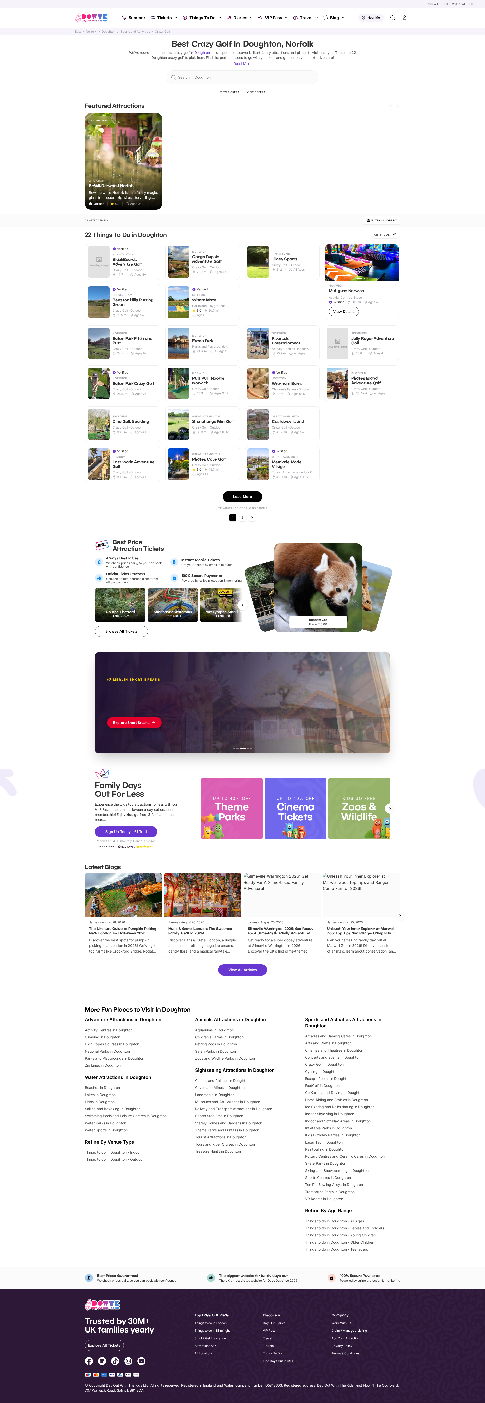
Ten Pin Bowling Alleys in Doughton (334, 1184)
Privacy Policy (342, 1346)
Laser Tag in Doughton (324, 1142)
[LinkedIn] (102, 1362)
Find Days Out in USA (278, 1361)
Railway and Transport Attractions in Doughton (233, 1109)
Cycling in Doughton (321, 1071)
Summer (137, 17)
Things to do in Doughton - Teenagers (336, 1249)
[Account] (404, 17)
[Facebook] (89, 1362)
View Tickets (229, 92)
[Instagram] (128, 1362)
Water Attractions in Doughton (118, 1077)
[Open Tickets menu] (176, 17)
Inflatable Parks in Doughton (328, 1128)
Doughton (108, 31)
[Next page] (252, 517)
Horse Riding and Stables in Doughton (336, 1100)
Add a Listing (438, 3)
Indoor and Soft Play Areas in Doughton (338, 1121)
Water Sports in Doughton (106, 1130)
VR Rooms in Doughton (324, 1199)
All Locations (204, 1353)
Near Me (374, 17)
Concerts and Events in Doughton (332, 1057)
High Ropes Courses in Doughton (112, 1044)
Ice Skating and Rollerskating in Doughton (339, 1107)
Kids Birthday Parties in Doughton (332, 1135)
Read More (242, 63)
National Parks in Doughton (107, 1051)
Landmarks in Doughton (214, 1094)
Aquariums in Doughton (214, 1030)
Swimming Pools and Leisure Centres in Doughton (126, 1116)
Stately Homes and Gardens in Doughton (228, 1123)
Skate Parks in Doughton (325, 1163)
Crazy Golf (162, 31)
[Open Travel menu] (317, 17)
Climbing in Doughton (102, 1037)
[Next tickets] (242, 605)
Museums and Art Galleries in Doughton (227, 1102)
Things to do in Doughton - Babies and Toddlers (344, 1228)
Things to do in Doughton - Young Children (340, 1235)
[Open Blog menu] (343, 17)
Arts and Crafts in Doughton (328, 1043)
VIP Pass (273, 17)
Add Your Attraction (345, 1338)
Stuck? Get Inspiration (210, 1338)
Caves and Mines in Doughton (220, 1087)
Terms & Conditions (345, 1353)
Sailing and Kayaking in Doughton (112, 1109)
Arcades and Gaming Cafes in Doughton (338, 1036)
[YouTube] (141, 1362)
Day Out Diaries (274, 1323)
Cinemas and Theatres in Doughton (334, 1050)
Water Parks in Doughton (105, 1123)
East (78, 31)
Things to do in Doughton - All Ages (334, 1221)
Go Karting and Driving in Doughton (334, 1092)
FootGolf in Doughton (322, 1085)
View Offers (256, 92)
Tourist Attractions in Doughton (220, 1137)
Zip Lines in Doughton (103, 1065)
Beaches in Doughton (102, 1087)
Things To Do (202, 17)
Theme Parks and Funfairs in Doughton (227, 1130)
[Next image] (393, 262)
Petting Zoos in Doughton (216, 1044)
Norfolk (91, 31)
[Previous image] (331, 262)
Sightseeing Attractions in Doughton (235, 1070)
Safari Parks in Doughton (215, 1051)
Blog (334, 17)
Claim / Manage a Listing (349, 1331)
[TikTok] (115, 1362)
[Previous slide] (390, 105)
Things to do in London (211, 1323)
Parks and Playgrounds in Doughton (114, 1058)
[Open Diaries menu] (251, 17)
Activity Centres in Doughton (108, 1030)
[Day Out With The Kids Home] (91, 17)
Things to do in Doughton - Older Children (339, 1242)
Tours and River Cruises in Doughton (225, 1144)
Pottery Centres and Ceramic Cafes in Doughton (345, 1156)
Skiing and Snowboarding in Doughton (337, 1170)
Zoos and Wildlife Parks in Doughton (225, 1058)
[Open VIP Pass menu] (286, 17)
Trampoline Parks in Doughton (330, 1192)
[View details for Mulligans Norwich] (362, 282)
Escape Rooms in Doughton (327, 1078)
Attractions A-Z (205, 1346)
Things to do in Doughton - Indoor (113, 1152)
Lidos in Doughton (100, 1102)
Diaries (240, 17)
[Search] (392, 17)
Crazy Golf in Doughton (324, 1064)
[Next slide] (397, 105)
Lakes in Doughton (100, 1094)
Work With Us (462, 3)
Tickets (164, 17)
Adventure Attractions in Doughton (123, 1019)
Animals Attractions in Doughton (230, 1019)
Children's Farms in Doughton (219, 1037)
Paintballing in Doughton (325, 1149)
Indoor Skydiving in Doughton (329, 1114)
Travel (306, 17)
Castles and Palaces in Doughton (222, 1080)
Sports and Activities (135, 31)
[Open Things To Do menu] (220, 17)
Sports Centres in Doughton (328, 1177)
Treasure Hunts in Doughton (218, 1151)
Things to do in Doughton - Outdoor (114, 1159)
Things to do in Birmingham (214, 1331)
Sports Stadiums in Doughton (219, 1116)
